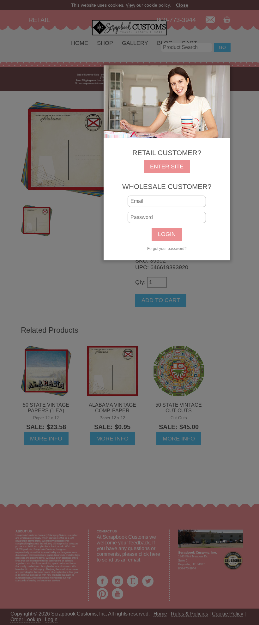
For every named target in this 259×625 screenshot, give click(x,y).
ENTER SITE (167, 166)
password (176, 248)
